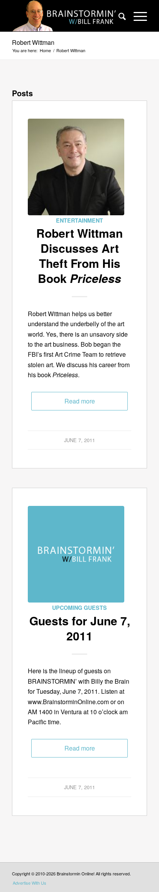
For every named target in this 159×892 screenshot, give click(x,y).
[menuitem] (118, 15)
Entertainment (79, 220)
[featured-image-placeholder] (76, 554)
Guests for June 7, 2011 (79, 628)
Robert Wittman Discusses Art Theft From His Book (79, 255)
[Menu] (136, 15)
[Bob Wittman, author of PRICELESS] (76, 167)
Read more (79, 401)
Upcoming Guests (79, 607)
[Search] (118, 15)
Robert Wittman (33, 42)
